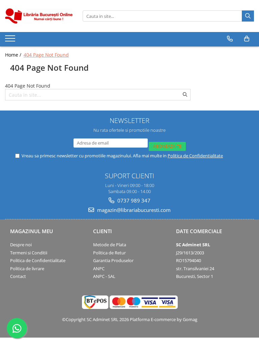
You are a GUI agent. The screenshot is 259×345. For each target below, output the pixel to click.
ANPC (99, 268)
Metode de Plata (109, 245)
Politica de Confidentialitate (195, 156)
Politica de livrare (27, 268)
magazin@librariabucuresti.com (133, 210)
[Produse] (11, 40)
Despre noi (21, 245)
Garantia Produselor (113, 260)
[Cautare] (248, 16)
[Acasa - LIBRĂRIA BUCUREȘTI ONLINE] (39, 16)
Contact (18, 276)
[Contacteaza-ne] (229, 38)
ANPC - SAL (104, 276)
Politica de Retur (109, 253)
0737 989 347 (133, 200)
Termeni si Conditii (28, 253)
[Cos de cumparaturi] (246, 38)
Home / (14, 55)
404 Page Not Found (46, 55)
